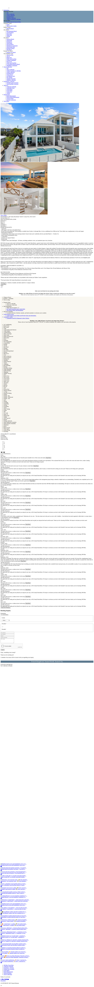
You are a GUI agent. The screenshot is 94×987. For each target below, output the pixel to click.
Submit (2, 649)
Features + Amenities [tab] (8, 298)
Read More (48, 457)
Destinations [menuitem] (6, 10)
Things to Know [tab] (7, 297)
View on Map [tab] (7, 300)
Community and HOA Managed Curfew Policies (17, 318)
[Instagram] (1, 979)
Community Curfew (8, 317)
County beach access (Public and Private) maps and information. (21, 315)
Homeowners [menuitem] (7, 94)
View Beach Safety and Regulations (14, 310)
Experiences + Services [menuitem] (9, 81)
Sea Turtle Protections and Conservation (15, 309)
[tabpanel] (47, 312)
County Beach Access (9, 314)
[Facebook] (2, 979)
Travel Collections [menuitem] (8, 66)
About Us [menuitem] (6, 85)
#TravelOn (3, 980)
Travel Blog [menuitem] (6, 101)
